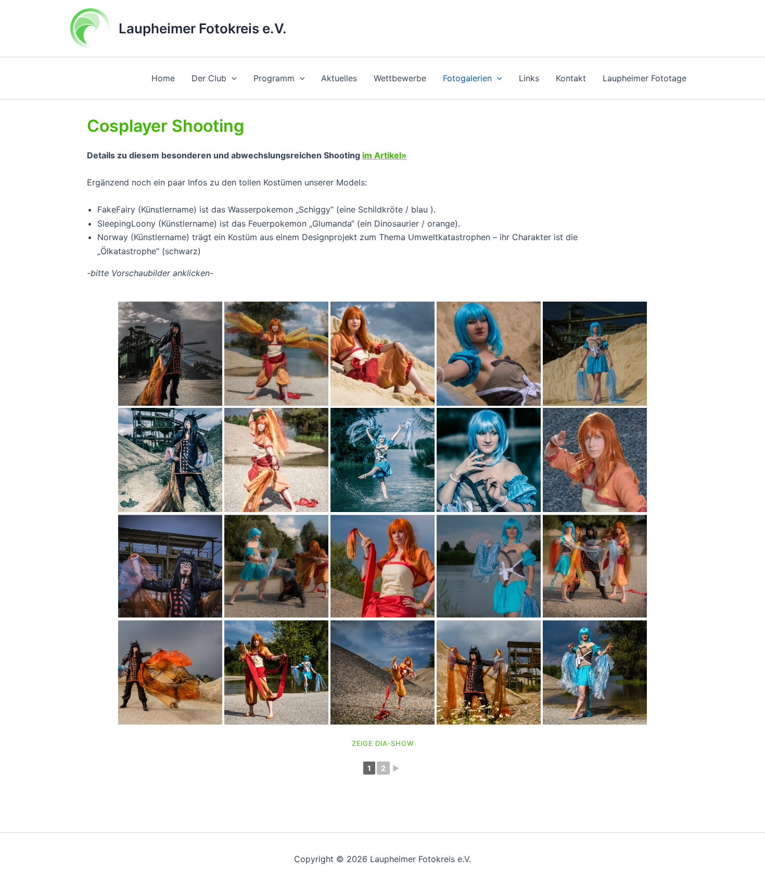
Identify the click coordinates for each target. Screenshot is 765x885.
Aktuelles (339, 78)
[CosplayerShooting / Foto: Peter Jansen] (170, 672)
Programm (274, 78)
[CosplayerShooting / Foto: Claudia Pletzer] (170, 354)
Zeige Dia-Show (383, 743)
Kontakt (571, 78)
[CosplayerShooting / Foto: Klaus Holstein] (170, 566)
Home (163, 78)
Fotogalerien (467, 78)
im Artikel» (384, 155)
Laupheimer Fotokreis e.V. (203, 28)
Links (529, 78)
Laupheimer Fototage (644, 78)
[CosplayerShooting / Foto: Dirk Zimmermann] (170, 460)
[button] (231, 78)
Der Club (209, 78)
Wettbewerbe (400, 78)
